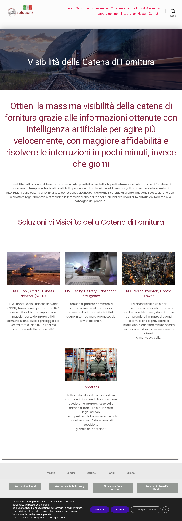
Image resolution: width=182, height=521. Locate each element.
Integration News (133, 13)
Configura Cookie (146, 509)
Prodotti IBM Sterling (142, 8)
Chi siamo (118, 8)
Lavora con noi (108, 13)
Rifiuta (120, 509)
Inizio (69, 8)
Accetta (99, 509)
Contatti (154, 13)
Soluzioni (98, 8)
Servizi (80, 8)
